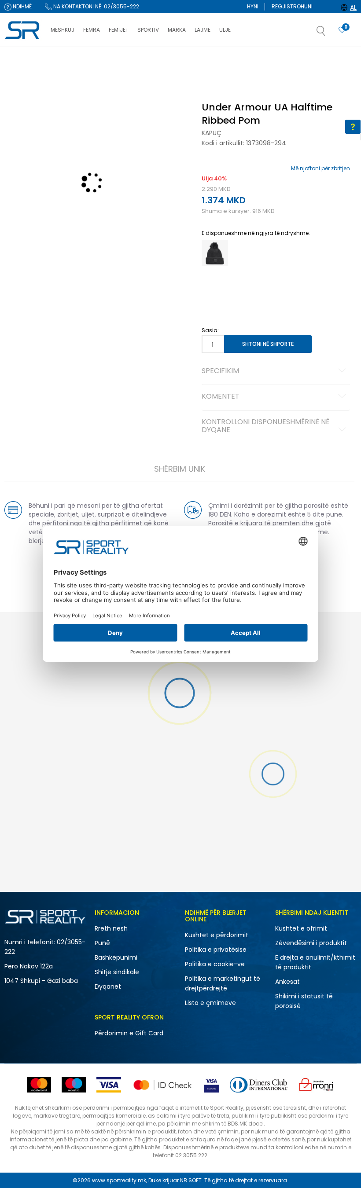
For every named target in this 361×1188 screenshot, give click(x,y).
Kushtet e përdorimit (216, 935)
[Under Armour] (73, 339)
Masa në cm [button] (269, 289)
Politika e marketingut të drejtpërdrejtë (222, 983)
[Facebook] (99, 381)
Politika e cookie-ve (215, 964)
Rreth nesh (111, 928)
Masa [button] (238, 289)
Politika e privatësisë (216, 949)
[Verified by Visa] (211, 1085)
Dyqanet (108, 986)
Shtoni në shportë (268, 344)
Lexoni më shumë (229, 55)
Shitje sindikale (117, 972)
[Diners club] (258, 1085)
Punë (102, 943)
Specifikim (220, 371)
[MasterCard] (39, 1085)
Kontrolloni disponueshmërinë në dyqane (265, 426)
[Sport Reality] (23, 30)
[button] (330, 33)
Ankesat (287, 981)
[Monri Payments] (316, 1085)
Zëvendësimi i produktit (311, 943)
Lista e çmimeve (210, 1002)
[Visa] (109, 1085)
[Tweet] (117, 381)
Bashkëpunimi (116, 957)
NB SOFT (191, 1180)
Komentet (220, 396)
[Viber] (134, 381)
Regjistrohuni (292, 6)
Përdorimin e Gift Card (129, 1033)
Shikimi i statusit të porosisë (304, 1001)
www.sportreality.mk (119, 1180)
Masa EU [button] (213, 289)
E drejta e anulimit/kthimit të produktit (315, 962)
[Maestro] (74, 1085)
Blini (210, 85)
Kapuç (211, 133)
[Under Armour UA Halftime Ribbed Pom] (215, 253)
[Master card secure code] (162, 1085)
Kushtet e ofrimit (301, 928)
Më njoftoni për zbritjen (320, 168)
